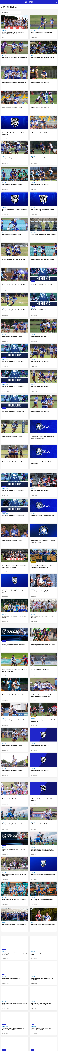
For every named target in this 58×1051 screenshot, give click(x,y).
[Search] (56, 2)
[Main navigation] (2, 2)
